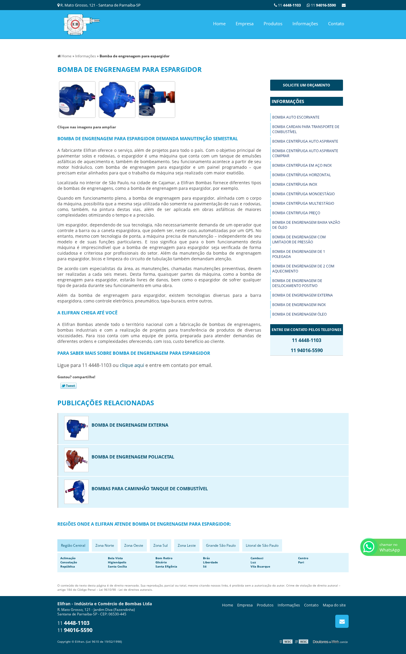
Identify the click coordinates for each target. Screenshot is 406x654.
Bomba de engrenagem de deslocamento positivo (297, 283)
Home (219, 23)
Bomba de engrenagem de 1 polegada (298, 254)
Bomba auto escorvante (296, 117)
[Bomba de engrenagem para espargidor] (77, 99)
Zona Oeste (133, 545)
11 (323, 5)
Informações (305, 23)
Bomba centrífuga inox (294, 184)
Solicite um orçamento (306, 85)
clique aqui (132, 365)
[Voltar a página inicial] (81, 24)
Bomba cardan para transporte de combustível (305, 129)
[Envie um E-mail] (344, 5)
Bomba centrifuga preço (296, 212)
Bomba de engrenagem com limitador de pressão (299, 239)
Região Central (73, 545)
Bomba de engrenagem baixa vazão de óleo (306, 225)
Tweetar (68, 386)
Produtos (273, 23)
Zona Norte (104, 545)
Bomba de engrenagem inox (299, 304)
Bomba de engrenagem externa (302, 295)
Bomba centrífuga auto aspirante (305, 141)
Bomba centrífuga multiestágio (303, 203)
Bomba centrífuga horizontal (301, 174)
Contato (336, 23)
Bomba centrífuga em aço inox (302, 165)
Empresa (245, 23)
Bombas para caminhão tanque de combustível (150, 488)
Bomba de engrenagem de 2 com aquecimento (303, 269)
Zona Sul (160, 545)
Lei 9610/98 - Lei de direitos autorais (125, 589)
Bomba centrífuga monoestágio (303, 193)
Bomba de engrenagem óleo (299, 314)
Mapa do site (334, 605)
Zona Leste (187, 545)
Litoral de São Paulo (262, 545)
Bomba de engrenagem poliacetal (133, 457)
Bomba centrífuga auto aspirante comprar (305, 153)
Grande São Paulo (221, 545)
